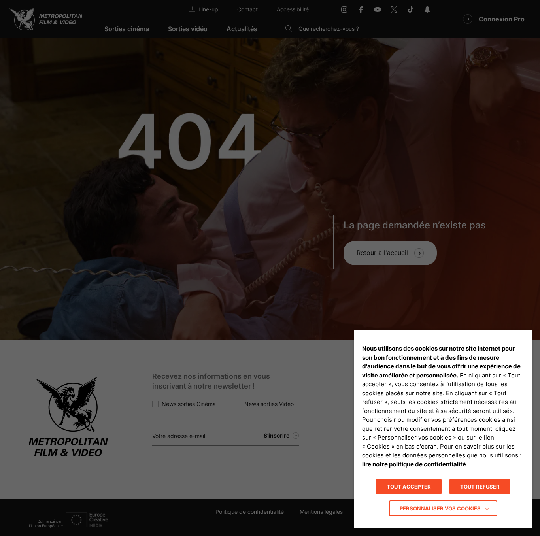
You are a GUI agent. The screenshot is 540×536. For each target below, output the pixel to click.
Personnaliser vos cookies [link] (440, 508)
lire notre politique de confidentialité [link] (414, 464)
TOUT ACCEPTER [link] (409, 486)
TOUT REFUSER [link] (480, 486)
